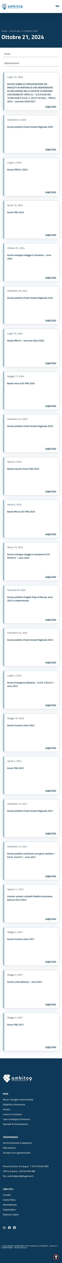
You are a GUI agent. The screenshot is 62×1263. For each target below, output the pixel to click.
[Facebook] (9, 1227)
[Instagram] (4, 1227)
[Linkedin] (14, 1227)
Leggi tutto (50, 106)
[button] (11, 1214)
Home (4, 31)
